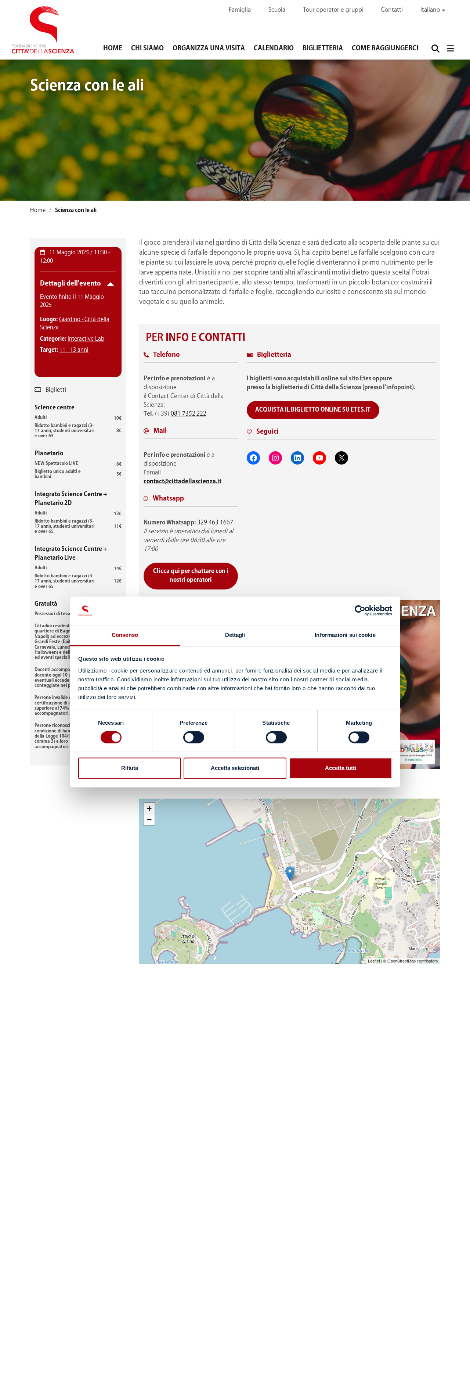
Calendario (274, 48)
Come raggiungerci (385, 48)
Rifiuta (129, 768)
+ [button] (149, 808)
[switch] (193, 737)
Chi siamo (147, 48)
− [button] (149, 819)
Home (112, 48)
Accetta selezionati (235, 768)
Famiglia (240, 10)
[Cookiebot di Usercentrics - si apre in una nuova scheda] (360, 610)
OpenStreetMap (401, 961)
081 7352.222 (188, 414)
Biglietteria (323, 48)
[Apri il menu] (450, 48)
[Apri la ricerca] (435, 48)
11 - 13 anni (73, 350)
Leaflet (374, 961)
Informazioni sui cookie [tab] (345, 635)
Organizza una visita (209, 48)
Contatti (392, 10)
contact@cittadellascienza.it (182, 481)
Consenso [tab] (125, 635)
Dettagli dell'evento (70, 283)
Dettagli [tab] (235, 635)
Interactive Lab (86, 339)
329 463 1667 (215, 523)
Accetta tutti (340, 768)
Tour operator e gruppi (333, 10)
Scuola (276, 10)
